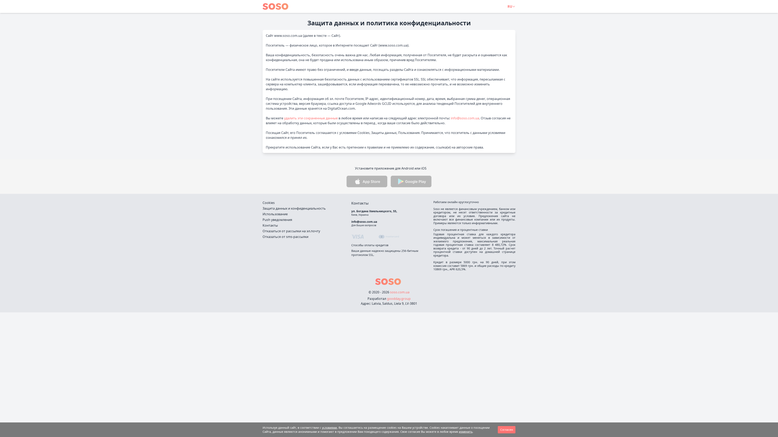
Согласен (506, 430)
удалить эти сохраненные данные (311, 118)
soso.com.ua (399, 292)
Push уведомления (277, 219)
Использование (275, 214)
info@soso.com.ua (465, 118)
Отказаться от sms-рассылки (285, 236)
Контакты (270, 225)
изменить (465, 432)
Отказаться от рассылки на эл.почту (291, 231)
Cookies (269, 202)
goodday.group (399, 298)
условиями (329, 428)
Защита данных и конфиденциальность (294, 208)
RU (510, 6)
